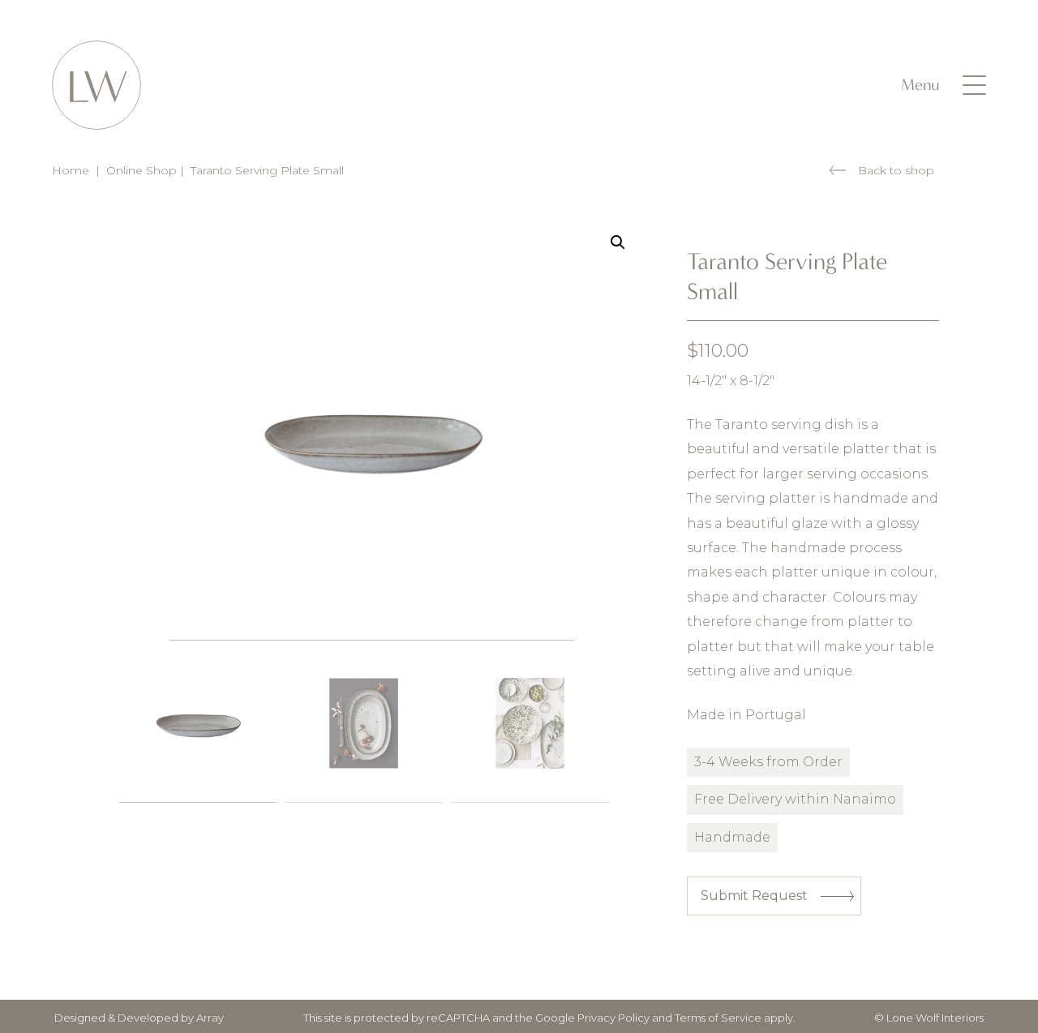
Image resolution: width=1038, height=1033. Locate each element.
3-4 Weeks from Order (768, 761)
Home (70, 170)
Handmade (732, 837)
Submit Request (754, 895)
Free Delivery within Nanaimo (795, 799)
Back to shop (896, 170)
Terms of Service (718, 1017)
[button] (618, 242)
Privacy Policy (613, 1017)
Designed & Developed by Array (139, 1017)
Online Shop (141, 170)
